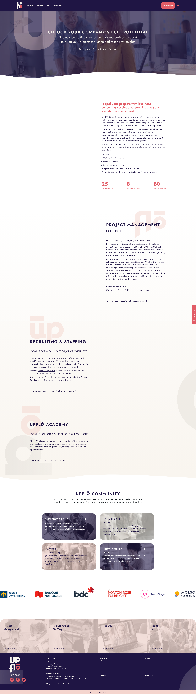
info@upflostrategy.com (54, 666)
